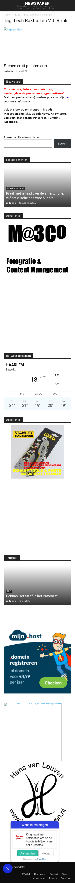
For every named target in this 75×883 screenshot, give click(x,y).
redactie (8, 70)
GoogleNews (40, 113)
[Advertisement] (36, 317)
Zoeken (62, 143)
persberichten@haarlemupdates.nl (37, 97)
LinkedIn (10, 117)
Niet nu (46, 853)
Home (7, 14)
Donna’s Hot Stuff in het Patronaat (32, 596)
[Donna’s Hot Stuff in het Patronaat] (37, 585)
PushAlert (41, 859)
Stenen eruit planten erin (25, 65)
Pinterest (39, 117)
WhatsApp (32, 109)
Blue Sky (24, 113)
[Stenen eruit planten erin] (37, 44)
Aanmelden (27, 853)
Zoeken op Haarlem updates (21, 137)
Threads (46, 109)
